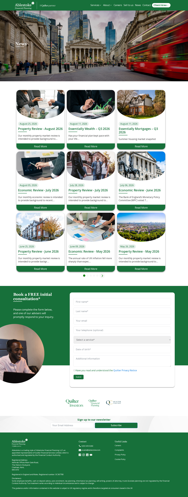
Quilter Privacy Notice (125, 370)
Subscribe (116, 425)
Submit (78, 377)
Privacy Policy (120, 454)
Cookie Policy (120, 459)
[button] (96, 5)
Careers (118, 445)
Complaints (119, 450)
